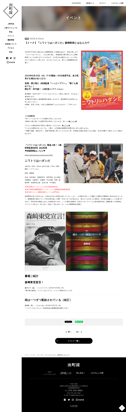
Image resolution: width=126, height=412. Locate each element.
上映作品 (11, 24)
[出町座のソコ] (65, 373)
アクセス (11, 48)
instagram (14, 58)
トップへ (122, 408)
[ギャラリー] (80, 373)
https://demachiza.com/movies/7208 (39, 155)
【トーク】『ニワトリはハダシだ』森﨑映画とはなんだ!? (53, 355)
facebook (7, 58)
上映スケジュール (10, 28)
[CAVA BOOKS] (49, 373)
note (11, 62)
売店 (11, 52)
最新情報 (11, 40)
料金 (11, 32)
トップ (27, 355)
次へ (78, 332)
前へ (69, 332)
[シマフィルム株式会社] (74, 406)
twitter (11, 58)
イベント (11, 36)
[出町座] (11, 11)
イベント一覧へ (74, 341)
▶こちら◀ (73, 121)
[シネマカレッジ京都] (97, 373)
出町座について (11, 44)
